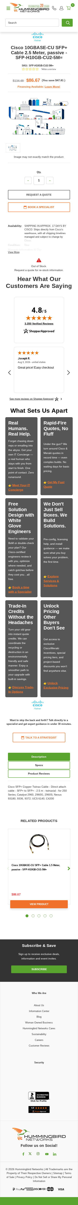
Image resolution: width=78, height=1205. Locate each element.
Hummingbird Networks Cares (39, 1028)
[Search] (67, 23)
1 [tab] (27, 915)
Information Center (39, 1011)
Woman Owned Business (39, 1022)
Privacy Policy (24, 1177)
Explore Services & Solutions (51, 581)
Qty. (39, 172)
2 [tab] (33, 915)
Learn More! (52, 86)
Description (38, 756)
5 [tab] (51, 915)
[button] (39, 1078)
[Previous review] (9, 373)
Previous (8, 868)
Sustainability (39, 1034)
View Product (39, 904)
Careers (39, 1040)
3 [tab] (38, 915)
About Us (39, 1005)
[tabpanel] (39, 871)
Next (69, 868)
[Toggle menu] (6, 8)
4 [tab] (45, 915)
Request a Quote (38, 194)
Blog (39, 1016)
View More (14, 252)
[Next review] (68, 373)
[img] (39, 317)
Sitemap (57, 1173)
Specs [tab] (39, 765)
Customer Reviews (39, 1045)
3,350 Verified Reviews (39, 323)
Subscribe (39, 969)
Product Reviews (39, 773)
